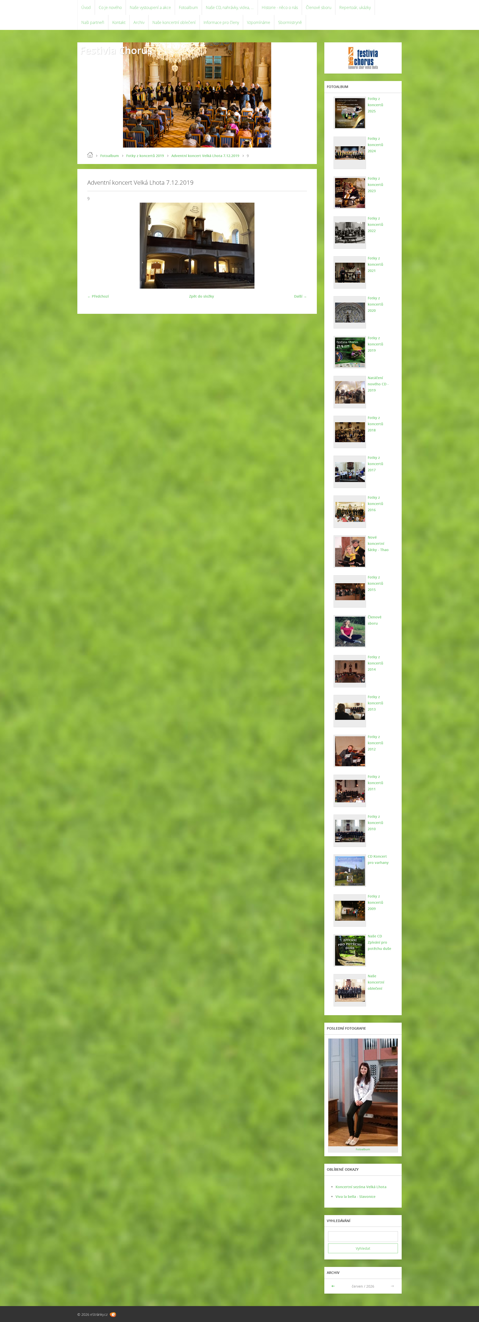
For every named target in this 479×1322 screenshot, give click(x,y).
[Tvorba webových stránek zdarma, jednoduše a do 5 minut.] (113, 1314)
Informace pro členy (221, 22)
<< (334, 1286)
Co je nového (110, 7)
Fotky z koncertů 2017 (375, 463)
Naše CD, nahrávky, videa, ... (230, 7)
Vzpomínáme (258, 22)
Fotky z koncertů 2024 (375, 144)
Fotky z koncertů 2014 (375, 663)
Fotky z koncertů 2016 (375, 503)
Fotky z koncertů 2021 (375, 264)
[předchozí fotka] (95, 246)
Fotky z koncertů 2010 (375, 822)
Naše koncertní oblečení (174, 22)
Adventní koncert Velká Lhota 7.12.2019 (205, 155)
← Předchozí (98, 296)
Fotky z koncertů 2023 (375, 184)
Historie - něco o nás (280, 7)
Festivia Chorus (116, 50)
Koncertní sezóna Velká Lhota (361, 1186)
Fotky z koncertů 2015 (375, 583)
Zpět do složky (201, 296)
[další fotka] (298, 246)
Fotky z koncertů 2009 (375, 902)
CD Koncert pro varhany (378, 859)
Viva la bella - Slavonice (355, 1196)
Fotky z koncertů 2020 (375, 304)
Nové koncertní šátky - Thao (378, 543)
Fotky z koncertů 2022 (375, 224)
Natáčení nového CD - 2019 (378, 384)
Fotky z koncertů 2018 (375, 423)
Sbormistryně (290, 22)
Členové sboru (318, 7)
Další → (300, 296)
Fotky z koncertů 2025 (375, 104)
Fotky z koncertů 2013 (375, 703)
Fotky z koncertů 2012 (375, 742)
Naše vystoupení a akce (150, 7)
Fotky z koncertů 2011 (375, 782)
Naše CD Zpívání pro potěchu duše (379, 942)
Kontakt (118, 22)
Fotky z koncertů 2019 (145, 155)
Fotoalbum (188, 7)
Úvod (86, 7)
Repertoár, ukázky (355, 7)
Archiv (138, 22)
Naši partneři (92, 22)
